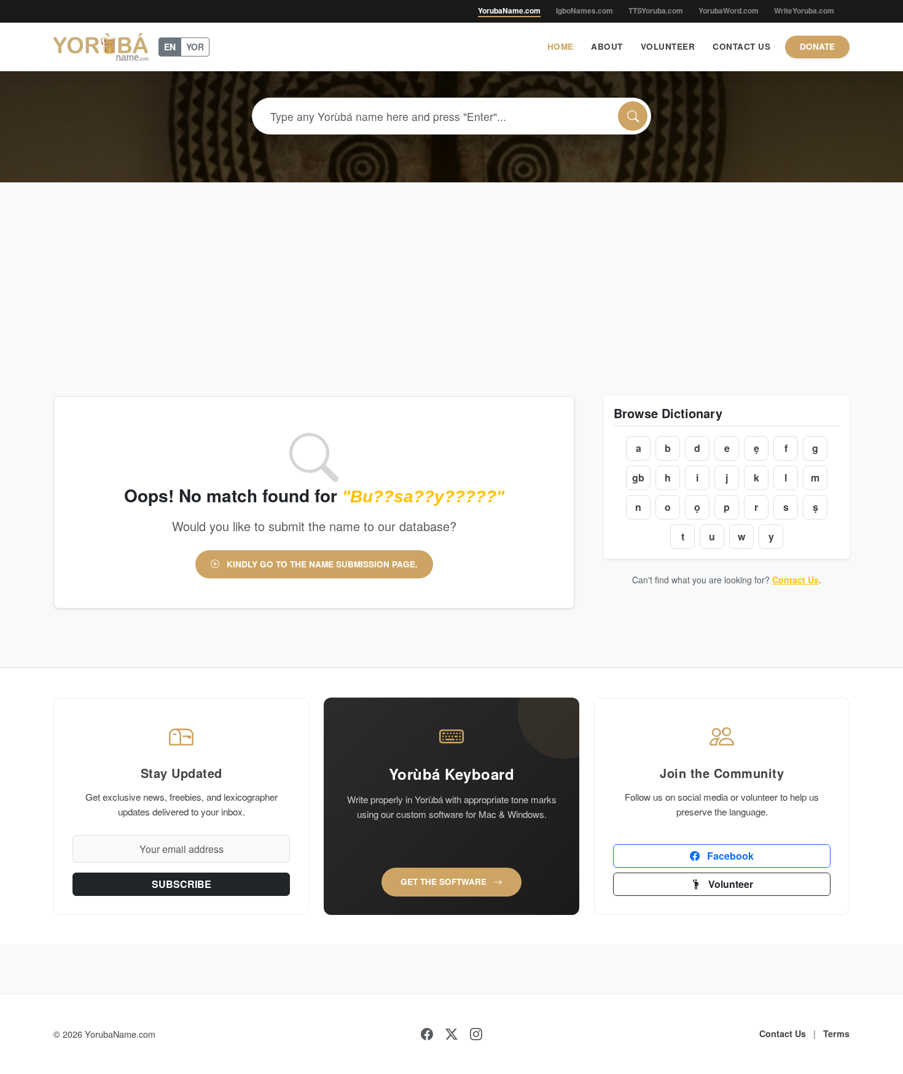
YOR (195, 47)
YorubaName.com (509, 10)
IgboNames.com (584, 10)
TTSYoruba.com (655, 10)
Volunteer (668, 46)
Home (560, 46)
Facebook (729, 856)
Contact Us (741, 46)
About (607, 46)
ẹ (756, 448)
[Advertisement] (451, 274)
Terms (836, 1033)
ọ (697, 507)
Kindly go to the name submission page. (321, 564)
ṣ (815, 507)
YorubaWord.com (728, 10)
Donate (817, 46)
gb (638, 477)
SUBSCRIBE (181, 884)
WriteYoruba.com (804, 10)
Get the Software (445, 881)
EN (170, 47)
